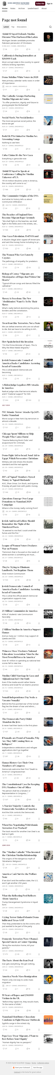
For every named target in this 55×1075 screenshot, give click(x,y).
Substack (17, 1072)
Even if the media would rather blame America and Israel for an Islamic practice (20, 683)
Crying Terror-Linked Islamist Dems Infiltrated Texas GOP (20, 919)
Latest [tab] (6, 27)
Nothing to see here (10, 142)
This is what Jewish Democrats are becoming (17, 371)
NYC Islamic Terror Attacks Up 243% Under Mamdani (20, 414)
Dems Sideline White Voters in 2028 (20, 77)
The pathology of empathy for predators (19, 261)
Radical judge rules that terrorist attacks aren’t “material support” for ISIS (19, 392)
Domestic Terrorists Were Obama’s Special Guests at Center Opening (20, 940)
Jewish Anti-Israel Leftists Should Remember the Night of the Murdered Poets (18, 524)
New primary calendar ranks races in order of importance (21, 81)
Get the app (37, 1067)
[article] (27, 41)
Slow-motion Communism (13, 573)
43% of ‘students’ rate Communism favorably (17, 615)
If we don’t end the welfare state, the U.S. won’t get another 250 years (20, 881)
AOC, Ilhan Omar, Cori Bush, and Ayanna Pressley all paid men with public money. (20, 484)
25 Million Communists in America (19, 611)
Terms (34, 1063)
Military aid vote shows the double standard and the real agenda (17, 463)
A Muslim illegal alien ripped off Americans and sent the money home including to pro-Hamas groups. (21, 240)
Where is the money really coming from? (20, 508)
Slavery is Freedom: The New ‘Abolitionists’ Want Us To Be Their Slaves (19, 301)
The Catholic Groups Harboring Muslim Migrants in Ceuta (18, 97)
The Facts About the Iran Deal (17, 960)
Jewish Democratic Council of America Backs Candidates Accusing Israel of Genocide (21, 363)
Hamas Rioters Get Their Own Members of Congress (17, 764)
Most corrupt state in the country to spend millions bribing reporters (20, 63)
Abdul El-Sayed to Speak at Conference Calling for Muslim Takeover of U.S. (18, 174)
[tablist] (15, 26)
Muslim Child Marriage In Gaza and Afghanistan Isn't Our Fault (20, 677)
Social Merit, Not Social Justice (18, 117)
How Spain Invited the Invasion (17, 341)
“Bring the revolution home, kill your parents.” (18, 946)
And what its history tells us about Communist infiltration (17, 200)
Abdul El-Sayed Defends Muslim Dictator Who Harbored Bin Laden (20, 35)
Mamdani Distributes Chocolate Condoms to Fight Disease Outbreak (21, 1018)
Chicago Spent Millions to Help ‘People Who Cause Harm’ (18, 435)
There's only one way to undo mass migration (17, 981)
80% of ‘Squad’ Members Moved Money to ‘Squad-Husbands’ (18, 478)
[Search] (50, 26)
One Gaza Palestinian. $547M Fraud (20, 236)
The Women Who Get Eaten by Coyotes (17, 256)
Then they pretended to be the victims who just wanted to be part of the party (21, 924)
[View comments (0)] (16, 889)
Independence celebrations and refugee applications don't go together (19, 748)
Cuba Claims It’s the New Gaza (17, 155)
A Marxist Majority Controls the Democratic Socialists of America (19, 807)
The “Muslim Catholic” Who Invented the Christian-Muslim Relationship (21, 854)
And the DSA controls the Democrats (18, 812)
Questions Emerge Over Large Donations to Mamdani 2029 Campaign (17, 501)
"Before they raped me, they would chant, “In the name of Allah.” (20, 1002)
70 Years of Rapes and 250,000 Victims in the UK (18, 997)
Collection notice (43, 1063)
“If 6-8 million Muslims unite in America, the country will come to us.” (20, 181)
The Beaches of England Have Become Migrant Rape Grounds (18, 216)
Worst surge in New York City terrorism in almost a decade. (20, 419)
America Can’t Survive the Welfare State (19, 875)
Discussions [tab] (21, 27)
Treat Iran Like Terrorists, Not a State (21, 323)
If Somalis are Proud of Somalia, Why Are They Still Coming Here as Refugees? (20, 741)
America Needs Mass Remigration (19, 976)
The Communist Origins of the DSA (20, 195)
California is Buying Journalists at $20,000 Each (19, 57)
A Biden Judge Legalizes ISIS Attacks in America (20, 386)
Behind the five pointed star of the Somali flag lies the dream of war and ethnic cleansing (20, 705)
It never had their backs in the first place (19, 725)
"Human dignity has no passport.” (17, 1042)
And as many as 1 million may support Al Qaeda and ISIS (20, 637)
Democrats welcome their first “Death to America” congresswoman (19, 770)
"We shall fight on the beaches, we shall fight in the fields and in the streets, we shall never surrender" (19, 222)
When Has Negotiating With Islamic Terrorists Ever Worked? (20, 826)
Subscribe (40, 3)
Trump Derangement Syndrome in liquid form (20, 903)
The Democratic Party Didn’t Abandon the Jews (17, 720)
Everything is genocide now (14, 158)
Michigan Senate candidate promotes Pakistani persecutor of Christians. (18, 41)
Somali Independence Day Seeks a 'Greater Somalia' (19, 699)
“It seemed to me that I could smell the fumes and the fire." (19, 531)
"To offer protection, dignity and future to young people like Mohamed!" (20, 103)
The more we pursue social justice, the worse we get (19, 122)
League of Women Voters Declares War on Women (19, 547)
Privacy (27, 1063)
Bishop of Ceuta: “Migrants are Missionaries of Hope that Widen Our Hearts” (21, 276)
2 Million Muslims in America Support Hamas (21, 631)
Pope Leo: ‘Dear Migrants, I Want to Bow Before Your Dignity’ (20, 1037)
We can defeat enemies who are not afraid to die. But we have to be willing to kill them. (20, 327)
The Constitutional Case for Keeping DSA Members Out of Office (21, 786)
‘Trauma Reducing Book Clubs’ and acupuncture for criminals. (17, 441)
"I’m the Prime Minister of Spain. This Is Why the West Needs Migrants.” (19, 346)
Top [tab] (12, 27)
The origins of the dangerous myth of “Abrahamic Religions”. (18, 859)
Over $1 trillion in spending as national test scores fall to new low (21, 661)
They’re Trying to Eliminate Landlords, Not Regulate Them (17, 569)
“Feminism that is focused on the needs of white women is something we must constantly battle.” (20, 553)
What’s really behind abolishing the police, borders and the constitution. (20, 309)
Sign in (49, 3)
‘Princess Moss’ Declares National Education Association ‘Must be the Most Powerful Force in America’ (20, 654)
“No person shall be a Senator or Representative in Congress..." (16, 792)
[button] (5, 8)
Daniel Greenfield (18, 46)
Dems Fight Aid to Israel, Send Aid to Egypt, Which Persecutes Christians (21, 457)
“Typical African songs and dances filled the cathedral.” (21, 284)
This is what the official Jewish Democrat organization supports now (19, 597)
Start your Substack (22, 1067)
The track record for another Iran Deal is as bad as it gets (21, 832)
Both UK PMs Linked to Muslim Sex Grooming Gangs (19, 137)
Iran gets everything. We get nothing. (18, 964)
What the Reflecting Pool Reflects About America (19, 897)
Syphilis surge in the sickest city (16, 1023)
